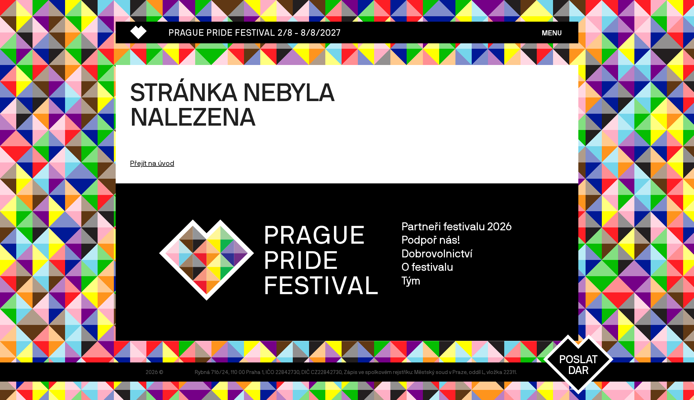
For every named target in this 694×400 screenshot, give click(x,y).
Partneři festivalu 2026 (457, 226)
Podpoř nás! (431, 239)
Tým (411, 280)
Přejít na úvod (152, 163)
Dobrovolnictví (437, 253)
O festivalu (427, 266)
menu (552, 33)
